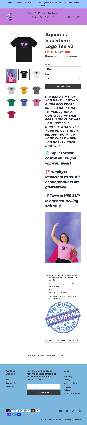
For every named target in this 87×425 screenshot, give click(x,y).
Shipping (49, 56)
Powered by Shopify (72, 419)
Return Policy (70, 383)
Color (47, 64)
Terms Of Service (72, 394)
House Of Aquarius (55, 419)
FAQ (7, 379)
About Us (10, 387)
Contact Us (11, 383)
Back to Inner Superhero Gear (45, 355)
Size (47, 74)
